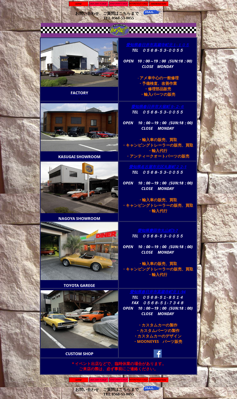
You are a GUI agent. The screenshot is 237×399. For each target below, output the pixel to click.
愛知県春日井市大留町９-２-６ (157, 106)
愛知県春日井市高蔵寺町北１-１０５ (157, 44)
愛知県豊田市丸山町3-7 (158, 230)
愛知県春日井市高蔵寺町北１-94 (158, 291)
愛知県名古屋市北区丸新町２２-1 (158, 166)
